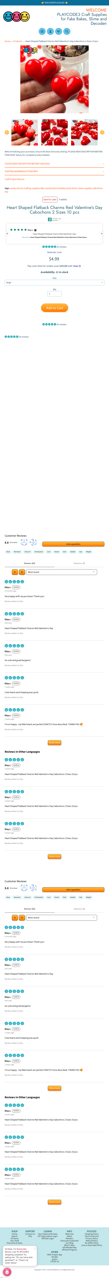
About (69, 1236)
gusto (54, 1259)
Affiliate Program (69, 1249)
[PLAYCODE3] (16, 16)
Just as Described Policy (91, 1245)
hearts (54, 188)
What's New (69, 1245)
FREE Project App (54, 1254)
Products (17, 41)
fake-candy (45, 188)
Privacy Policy (92, 1238)
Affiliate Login (48, 1238)
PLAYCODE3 (54, 1270)
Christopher (38, 552)
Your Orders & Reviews (47, 1234)
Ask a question (73, 544)
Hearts (56, 552)
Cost (48, 552)
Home (7, 41)
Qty (54, 289)
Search (14, 1236)
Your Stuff (14, 1240)
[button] (54, 233)
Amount (28, 552)
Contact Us (30, 1234)
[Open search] (15, 572)
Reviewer (17, 552)
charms (19, 188)
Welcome (69, 1234)
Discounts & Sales (14, 1243)
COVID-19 (54, 1261)
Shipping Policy (92, 1234)
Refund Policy (92, 1240)
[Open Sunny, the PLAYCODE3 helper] (7, 1272)
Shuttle (54, 1256)
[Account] (50, 31)
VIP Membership (69, 1247)
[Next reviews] (102, 233)
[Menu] (42, 31)
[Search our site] (66, 31)
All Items (14, 1238)
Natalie (72, 552)
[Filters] (22, 572)
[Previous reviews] (7, 233)
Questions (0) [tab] (79, 563)
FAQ (30, 1236)
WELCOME (96, 10)
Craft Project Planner (15, 179)
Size (54, 278)
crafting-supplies (32, 188)
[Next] (102, 132)
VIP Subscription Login (48, 1236)
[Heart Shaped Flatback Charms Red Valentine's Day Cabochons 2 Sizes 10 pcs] (24, 132)
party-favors (72, 188)
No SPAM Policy (91, 1243)
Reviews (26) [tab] (29, 563)
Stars (8, 552)
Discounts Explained (69, 1240)
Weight (88, 552)
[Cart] (58, 31)
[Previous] (7, 132)
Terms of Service (92, 1236)
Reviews (69, 1238)
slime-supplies (85, 188)
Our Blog (69, 1243)
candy (13, 188)
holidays (62, 188)
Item (64, 552)
